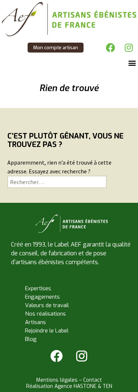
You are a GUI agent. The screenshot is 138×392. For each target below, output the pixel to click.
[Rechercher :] (57, 182)
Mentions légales (57, 380)
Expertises (38, 288)
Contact (92, 380)
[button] (132, 63)
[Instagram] (129, 47)
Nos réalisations (45, 313)
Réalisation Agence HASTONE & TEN (69, 386)
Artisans (35, 322)
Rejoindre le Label (46, 330)
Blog (31, 339)
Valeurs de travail (47, 305)
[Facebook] (110, 47)
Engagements (42, 297)
